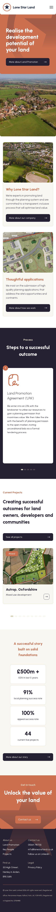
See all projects (14, 537)
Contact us (24, 819)
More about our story (17, 757)
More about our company (22, 218)
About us (7, 840)
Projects (7, 854)
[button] (22, 469)
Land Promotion (11, 844)
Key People (8, 849)
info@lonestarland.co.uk (40, 849)
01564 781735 (34, 844)
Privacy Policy (35, 867)
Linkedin (45, 854)
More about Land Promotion (23, 62)
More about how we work (22, 308)
